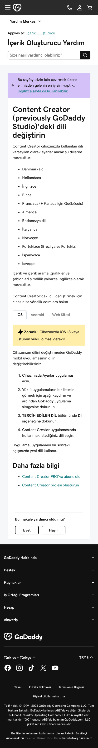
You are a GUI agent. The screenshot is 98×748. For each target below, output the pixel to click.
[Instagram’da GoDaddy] (19, 670)
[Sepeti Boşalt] (89, 7)
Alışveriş (11, 620)
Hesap (9, 607)
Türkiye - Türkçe (17, 657)
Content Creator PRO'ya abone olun (52, 476)
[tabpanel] (49, 389)
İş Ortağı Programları (21, 595)
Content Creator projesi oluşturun (50, 485)
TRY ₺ (83, 657)
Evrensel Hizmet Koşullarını (43, 738)
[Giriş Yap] (79, 7)
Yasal (17, 687)
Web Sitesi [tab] (61, 314)
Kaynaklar (12, 582)
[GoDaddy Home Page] (23, 637)
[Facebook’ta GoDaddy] (7, 670)
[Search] (85, 55)
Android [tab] (37, 314)
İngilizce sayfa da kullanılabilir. (43, 91)
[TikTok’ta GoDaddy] (31, 670)
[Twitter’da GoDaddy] (43, 670)
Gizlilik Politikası (40, 687)
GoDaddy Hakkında (20, 557)
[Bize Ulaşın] (69, 7)
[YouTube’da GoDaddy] (55, 670)
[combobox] (44, 55)
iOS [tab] (20, 314)
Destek (9, 570)
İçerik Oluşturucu (40, 33)
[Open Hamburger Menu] (6, 8)
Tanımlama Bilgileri (71, 687)
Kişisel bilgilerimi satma (49, 696)
